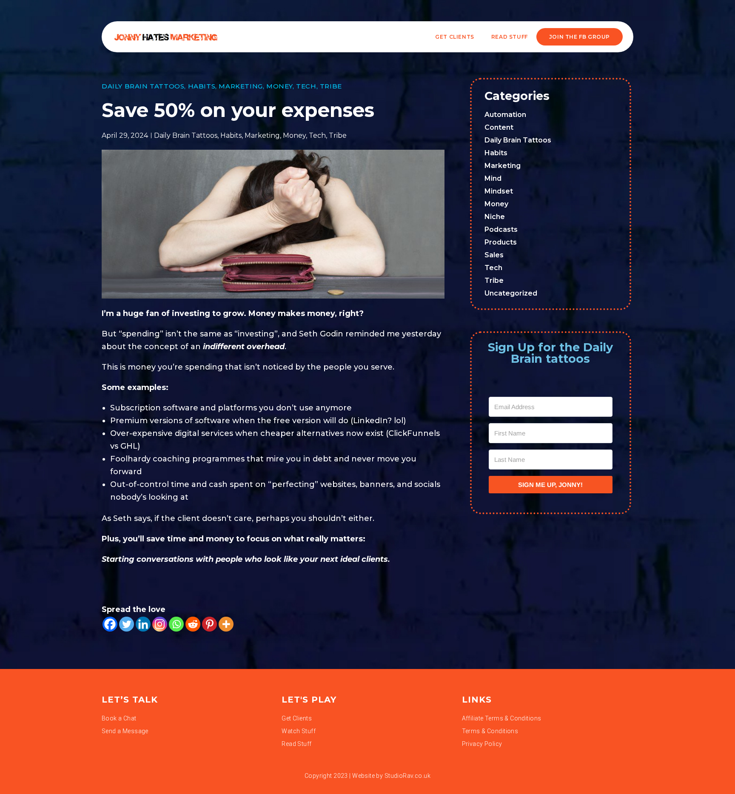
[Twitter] (126, 624)
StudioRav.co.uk (407, 775)
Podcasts (501, 229)
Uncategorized (510, 293)
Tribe (331, 86)
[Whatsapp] (176, 624)
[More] (226, 624)
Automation (505, 115)
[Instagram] (159, 624)
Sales (494, 255)
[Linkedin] (143, 624)
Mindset (498, 191)
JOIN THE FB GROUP (579, 37)
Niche (494, 217)
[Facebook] (110, 624)
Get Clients (454, 37)
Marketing (240, 86)
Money (279, 86)
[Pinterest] (209, 624)
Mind (492, 178)
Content (498, 127)
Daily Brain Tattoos (143, 86)
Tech (306, 86)
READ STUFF (509, 37)
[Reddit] (192, 624)
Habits (202, 86)
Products (500, 242)
